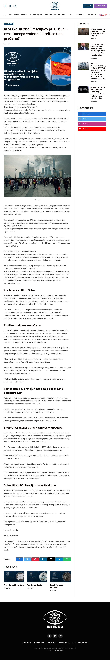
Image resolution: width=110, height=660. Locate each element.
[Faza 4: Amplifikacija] (37, 576)
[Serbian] (106, 15)
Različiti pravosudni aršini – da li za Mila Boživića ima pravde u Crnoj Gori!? (98, 32)
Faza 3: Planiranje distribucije (56, 586)
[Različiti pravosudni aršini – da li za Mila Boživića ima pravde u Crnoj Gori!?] (83, 31)
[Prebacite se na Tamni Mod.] (4, 15)
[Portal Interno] (55, 6)
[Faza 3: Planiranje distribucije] (60, 576)
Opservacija (26, 15)
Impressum (80, 15)
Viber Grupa (100, 6)
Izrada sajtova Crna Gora (55, 650)
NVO (63, 15)
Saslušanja (38, 15)
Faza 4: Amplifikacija (34, 585)
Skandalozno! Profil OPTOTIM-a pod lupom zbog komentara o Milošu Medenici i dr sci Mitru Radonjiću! (98, 93)
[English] (100, 15)
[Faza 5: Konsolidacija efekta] (14, 576)
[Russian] (103, 15)
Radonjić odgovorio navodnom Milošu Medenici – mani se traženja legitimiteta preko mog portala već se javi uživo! (98, 50)
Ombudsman (91, 15)
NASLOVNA (27, 643)
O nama (70, 15)
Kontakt (88, 6)
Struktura (82, 643)
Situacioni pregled (52, 15)
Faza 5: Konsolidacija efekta (14, 585)
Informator (14, 15)
